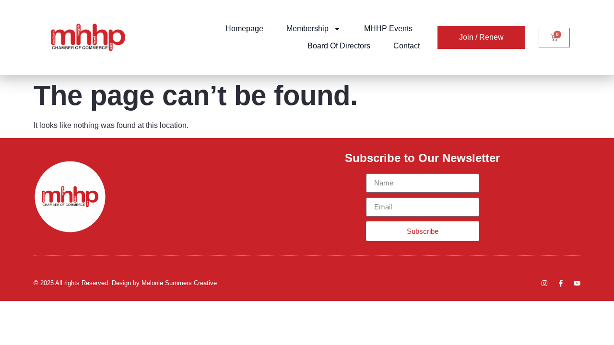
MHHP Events (388, 28)
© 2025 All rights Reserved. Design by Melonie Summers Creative (125, 283)
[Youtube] (577, 283)
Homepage (244, 28)
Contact (406, 46)
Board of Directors (338, 46)
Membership (307, 28)
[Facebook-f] (560, 283)
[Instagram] (544, 283)
